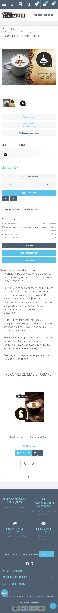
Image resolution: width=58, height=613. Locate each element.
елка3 (36, 477)
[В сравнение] (13, 198)
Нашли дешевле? (29, 176)
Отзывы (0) (29, 260)
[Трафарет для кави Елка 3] (29, 67)
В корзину (24, 452)
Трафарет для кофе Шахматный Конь (29, 437)
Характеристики (29, 252)
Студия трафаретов (28, 209)
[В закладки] (5, 198)
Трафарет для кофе (15, 477)
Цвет (6, 150)
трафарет (29, 477)
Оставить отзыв (30, 133)
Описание (29, 245)
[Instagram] (31, 563)
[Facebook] (26, 563)
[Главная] (3, 29)
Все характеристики (47, 219)
